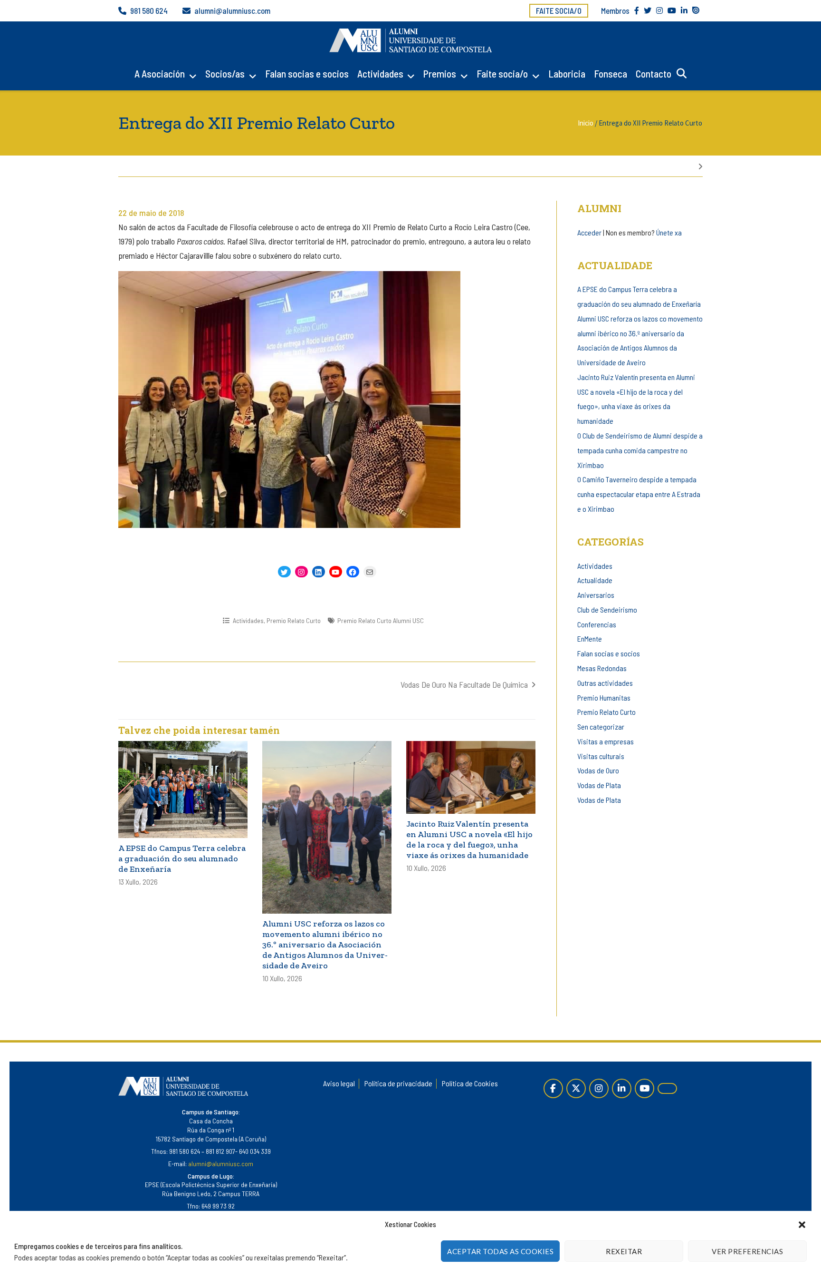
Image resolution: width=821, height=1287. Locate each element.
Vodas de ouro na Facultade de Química (464, 684)
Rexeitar (624, 1251)
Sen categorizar (600, 726)
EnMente (589, 638)
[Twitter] (576, 1088)
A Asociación (159, 73)
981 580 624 (149, 10)
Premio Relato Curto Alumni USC (380, 620)
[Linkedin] (621, 1088)
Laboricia (566, 73)
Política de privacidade (398, 1083)
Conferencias (596, 624)
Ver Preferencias (747, 1251)
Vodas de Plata (599, 785)
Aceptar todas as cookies (500, 1251)
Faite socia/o (559, 10)
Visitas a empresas (605, 741)
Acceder (589, 232)
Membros (615, 10)
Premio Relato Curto (294, 620)
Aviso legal (339, 1083)
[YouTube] (644, 1088)
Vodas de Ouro (598, 770)
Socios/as (225, 73)
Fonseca (610, 73)
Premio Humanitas (603, 697)
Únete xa (669, 232)
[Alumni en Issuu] (667, 1088)
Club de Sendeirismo (607, 609)
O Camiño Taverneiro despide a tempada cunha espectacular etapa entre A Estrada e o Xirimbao (638, 494)
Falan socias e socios (307, 73)
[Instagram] (599, 1088)
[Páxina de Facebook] (553, 1088)
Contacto (653, 73)
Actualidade (594, 580)
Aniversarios (595, 594)
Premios (439, 73)
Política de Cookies (470, 1083)
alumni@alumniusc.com (232, 10)
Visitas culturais (600, 755)
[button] (802, 1224)
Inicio (585, 122)
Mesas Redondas (602, 668)
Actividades (380, 73)
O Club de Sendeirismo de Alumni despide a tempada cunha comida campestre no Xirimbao (640, 450)
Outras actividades (605, 682)
